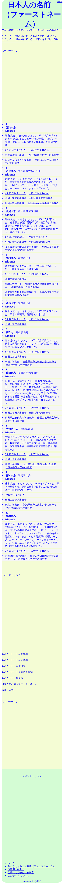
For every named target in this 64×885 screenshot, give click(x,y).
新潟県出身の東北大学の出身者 (39, 504)
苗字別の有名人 (16, 869)
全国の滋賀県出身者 (15, 279)
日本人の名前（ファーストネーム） (21, 684)
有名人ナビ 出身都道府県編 (17, 672)
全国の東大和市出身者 (41, 198)
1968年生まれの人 (38, 236)
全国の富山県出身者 (15, 356)
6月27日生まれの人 (15, 274)
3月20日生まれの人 (15, 454)
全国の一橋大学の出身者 (19, 364)
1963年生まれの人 (39, 274)
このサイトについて (18, 875)
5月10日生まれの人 (15, 351)
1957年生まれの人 (39, 351)
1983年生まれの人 (39, 149)
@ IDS (38, 881)
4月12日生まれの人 (15, 193)
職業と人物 (8, 690)
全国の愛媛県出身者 (15, 324)
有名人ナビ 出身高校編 (15, 654)
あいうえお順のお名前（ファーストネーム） (31, 866)
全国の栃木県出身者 (15, 241)
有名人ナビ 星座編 (12, 678)
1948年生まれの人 (39, 407)
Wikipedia (10, 130)
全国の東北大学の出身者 (19, 507)
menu (59, 1)
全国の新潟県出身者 (15, 499)
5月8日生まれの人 (14, 236)
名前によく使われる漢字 (21, 872)
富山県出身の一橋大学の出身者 (39, 361)
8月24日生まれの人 (15, 149)
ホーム (11, 863)
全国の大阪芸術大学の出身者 (43, 154)
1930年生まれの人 (39, 550)
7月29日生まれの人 (15, 407)
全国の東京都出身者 (15, 198)
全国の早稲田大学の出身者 (25, 287)
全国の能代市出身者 (39, 412)
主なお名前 (8, 30)
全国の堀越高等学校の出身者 (43, 203)
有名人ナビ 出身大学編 (15, 660)
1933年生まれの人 (15, 494)
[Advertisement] (32, 84)
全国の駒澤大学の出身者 (19, 467)
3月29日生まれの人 (15, 319)
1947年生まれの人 (39, 454)
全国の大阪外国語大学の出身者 (30, 558)
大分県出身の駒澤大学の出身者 (39, 464)
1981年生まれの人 (39, 193)
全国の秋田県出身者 (15, 412)
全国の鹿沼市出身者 (39, 241)
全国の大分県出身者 (15, 459)
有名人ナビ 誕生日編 (13, 666)
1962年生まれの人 (39, 319)
